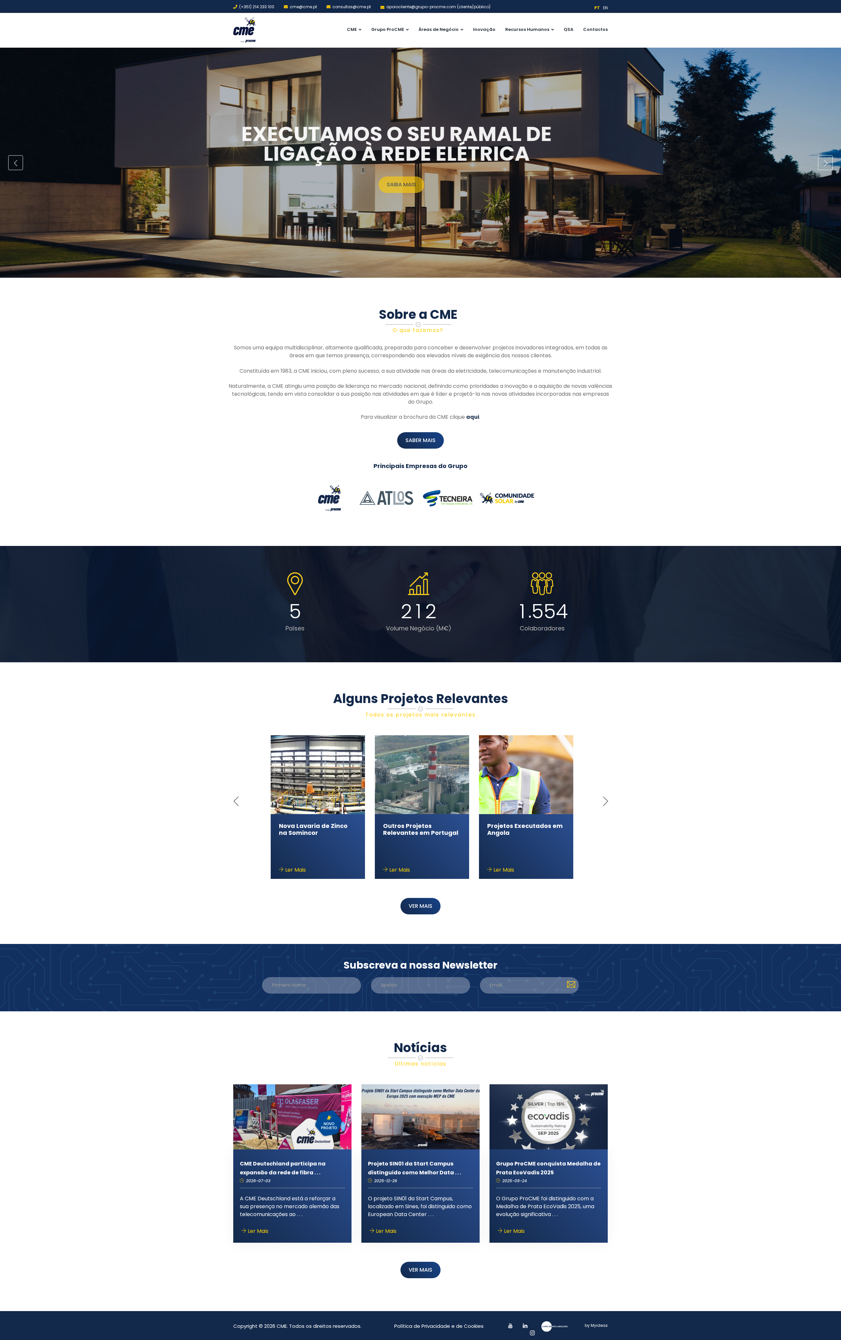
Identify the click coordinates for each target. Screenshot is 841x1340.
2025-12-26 (385, 1181)
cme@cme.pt (303, 7)
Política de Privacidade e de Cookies (439, 1326)
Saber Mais (372, 174)
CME (352, 29)
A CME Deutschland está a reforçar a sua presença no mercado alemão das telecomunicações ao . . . (289, 1206)
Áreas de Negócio (439, 29)
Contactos (595, 29)
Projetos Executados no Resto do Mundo (419, 829)
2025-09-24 (514, 1181)
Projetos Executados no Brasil (315, 829)
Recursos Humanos (527, 29)
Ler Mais (295, 870)
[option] (420, 163)
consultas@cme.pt (351, 7)
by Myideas (596, 1325)
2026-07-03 (257, 1181)
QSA (568, 29)
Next (825, 162)
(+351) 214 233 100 (256, 7)
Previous (15, 162)
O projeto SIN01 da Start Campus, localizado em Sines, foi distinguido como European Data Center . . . (420, 1206)
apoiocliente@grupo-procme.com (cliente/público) (438, 7)
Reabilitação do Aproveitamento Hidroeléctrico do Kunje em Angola (523, 836)
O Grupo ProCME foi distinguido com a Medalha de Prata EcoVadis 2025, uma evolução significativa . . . (545, 1206)
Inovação (484, 29)
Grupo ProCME (387, 29)
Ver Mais (420, 906)
